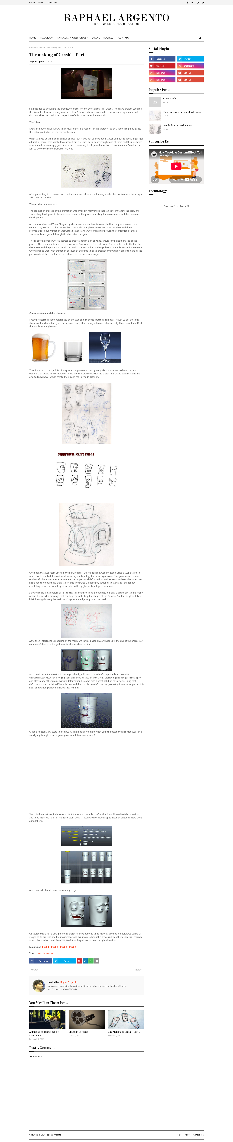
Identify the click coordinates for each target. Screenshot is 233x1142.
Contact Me (52, 2)
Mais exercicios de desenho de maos (182, 112)
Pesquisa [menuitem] (45, 37)
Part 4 (72, 946)
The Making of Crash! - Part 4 (124, 1031)
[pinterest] (202, 2)
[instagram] (197, 2)
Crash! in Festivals (78, 1031)
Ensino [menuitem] (96, 37)
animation (40, 47)
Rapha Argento (37, 61)
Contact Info (169, 98)
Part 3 (63, 946)
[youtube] (190, 72)
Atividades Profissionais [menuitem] (71, 37)
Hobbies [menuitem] (108, 37)
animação (40, 953)
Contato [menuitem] (123, 37)
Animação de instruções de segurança (44, 1033)
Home (32, 2)
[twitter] (192, 2)
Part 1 (45, 946)
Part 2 (54, 946)
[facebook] (187, 2)
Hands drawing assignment (177, 125)
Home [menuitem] (32, 37)
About (40, 2)
